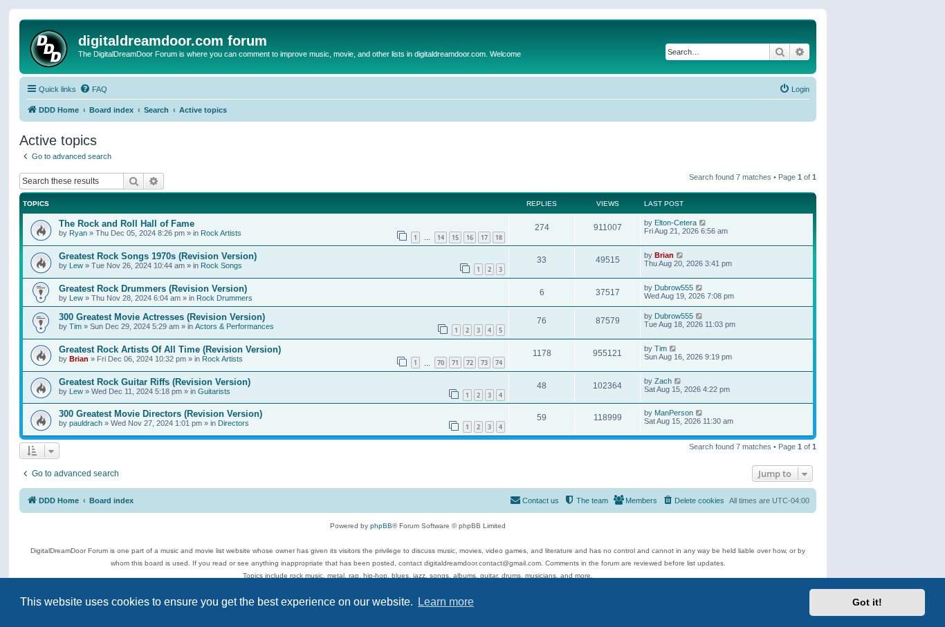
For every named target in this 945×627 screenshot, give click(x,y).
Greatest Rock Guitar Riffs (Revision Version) (154, 382)
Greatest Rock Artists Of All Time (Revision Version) (170, 349)
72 (469, 362)
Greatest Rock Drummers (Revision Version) (153, 288)
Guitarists (214, 391)
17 (484, 237)
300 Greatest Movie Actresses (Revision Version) (162, 317)
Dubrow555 (673, 287)
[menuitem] (93, 89)
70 (440, 362)
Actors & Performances (234, 326)
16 (469, 237)
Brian (664, 255)
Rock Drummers (224, 298)
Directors (233, 423)
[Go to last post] (703, 222)
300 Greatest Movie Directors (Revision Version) (160, 414)
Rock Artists (221, 233)
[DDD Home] (50, 47)
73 (484, 362)
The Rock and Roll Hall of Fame (126, 223)
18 (498, 237)
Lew (76, 265)
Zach (663, 381)
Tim (75, 326)
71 (455, 362)
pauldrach (85, 423)
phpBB (381, 526)
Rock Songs (221, 265)
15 (455, 237)
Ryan (78, 233)
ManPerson (673, 413)
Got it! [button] (867, 602)
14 (440, 237)
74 (498, 362)
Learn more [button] (446, 602)
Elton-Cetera (675, 222)
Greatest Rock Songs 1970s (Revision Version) (158, 256)
